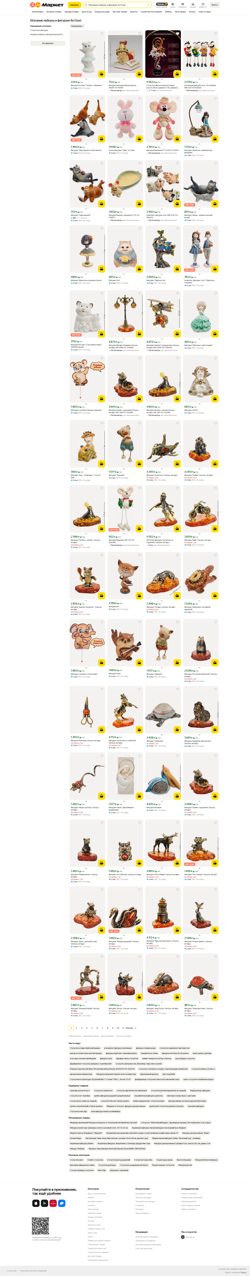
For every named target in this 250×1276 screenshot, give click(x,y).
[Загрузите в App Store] (36, 1206)
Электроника (93, 1209)
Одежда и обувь (95, 1213)
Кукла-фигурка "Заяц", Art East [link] (122, 150)
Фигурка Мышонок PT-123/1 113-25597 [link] (162, 150)
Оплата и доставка (143, 1198)
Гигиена (91, 1205)
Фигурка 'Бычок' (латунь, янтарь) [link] (123, 1008)
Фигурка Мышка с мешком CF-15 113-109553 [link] (124, 216)
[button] (77, 26)
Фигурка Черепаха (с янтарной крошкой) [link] (197, 608)
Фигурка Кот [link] (114, 606)
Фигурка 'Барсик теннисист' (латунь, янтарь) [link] (86, 608)
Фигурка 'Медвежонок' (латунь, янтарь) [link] (84, 875)
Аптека (91, 1221)
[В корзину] (101, 74)
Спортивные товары (96, 1244)
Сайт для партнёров (143, 1248)
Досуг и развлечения (97, 1194)
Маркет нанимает (188, 1209)
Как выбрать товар (143, 1194)
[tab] (37, 12)
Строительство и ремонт (98, 1252)
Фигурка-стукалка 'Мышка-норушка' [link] (86, 410)
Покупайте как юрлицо (145, 1201)
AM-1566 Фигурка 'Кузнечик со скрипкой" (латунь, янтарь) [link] (159, 541)
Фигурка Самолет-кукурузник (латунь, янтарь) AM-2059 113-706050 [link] (162, 346)
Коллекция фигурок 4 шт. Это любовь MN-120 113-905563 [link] (200, 86)
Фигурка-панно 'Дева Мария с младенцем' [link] (121, 808)
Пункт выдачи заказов (190, 1205)
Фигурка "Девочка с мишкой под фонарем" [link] (198, 151)
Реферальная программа (191, 1198)
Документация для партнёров (148, 1245)
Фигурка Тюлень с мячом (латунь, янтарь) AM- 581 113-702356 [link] (160, 411)
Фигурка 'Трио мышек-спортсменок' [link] (86, 150)
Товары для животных (97, 1248)
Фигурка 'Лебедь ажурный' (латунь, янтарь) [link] (124, 942)
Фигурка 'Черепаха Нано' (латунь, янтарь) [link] (198, 1009)
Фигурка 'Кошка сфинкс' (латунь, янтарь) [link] (198, 942)
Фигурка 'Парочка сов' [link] (156, 280)
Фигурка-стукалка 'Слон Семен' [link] (84, 674)
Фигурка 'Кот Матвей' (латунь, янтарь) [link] (125, 874)
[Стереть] (148, 5)
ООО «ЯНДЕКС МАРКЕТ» (236, 1269)
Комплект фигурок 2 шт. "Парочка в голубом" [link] (199, 281)
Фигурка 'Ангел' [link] (191, 410)
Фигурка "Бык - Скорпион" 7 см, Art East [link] (86, 476)
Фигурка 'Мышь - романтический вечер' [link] (198, 216)
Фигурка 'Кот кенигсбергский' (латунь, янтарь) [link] (200, 675)
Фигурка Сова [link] (114, 673)
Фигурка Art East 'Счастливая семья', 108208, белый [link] (86, 346)
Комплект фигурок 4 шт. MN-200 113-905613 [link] (162, 216)
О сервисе (139, 1205)
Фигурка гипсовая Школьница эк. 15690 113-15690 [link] (123, 86)
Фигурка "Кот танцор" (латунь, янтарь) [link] (200, 874)
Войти (215, 5)
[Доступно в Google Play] (44, 1206)
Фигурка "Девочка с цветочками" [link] (198, 345)
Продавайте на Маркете (145, 1241)
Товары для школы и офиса (99, 1241)
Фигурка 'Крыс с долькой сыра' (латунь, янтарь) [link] (84, 942)
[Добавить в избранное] (102, 33)
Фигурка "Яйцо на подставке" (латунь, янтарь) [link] (162, 942)
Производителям (188, 1201)
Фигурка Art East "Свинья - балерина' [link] (86, 85)
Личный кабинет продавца (146, 1237)
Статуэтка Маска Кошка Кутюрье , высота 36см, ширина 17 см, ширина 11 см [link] (162, 86)
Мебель (91, 1198)
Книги (90, 1237)
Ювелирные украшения (98, 1260)
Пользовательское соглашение (33, 1271)
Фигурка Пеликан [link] (153, 807)
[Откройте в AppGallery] (53, 1206)
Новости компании (189, 1194)
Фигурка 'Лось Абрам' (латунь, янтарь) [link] (162, 874)
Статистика (11, 1271)
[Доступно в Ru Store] (61, 1206)
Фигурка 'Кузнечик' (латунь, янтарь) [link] (161, 475)
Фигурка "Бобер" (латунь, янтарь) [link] (198, 475)
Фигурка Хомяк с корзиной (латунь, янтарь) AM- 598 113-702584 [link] (124, 411)
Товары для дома (95, 1217)
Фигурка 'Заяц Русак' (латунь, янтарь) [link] (162, 1008)
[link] (85, 1048)
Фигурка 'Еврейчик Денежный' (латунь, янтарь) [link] (197, 742)
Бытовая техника (95, 1201)
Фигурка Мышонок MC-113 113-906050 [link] (122, 541)
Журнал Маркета (142, 1213)
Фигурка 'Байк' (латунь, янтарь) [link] (197, 540)
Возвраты (139, 1209)
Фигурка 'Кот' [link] (114, 280)
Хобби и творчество (96, 1229)
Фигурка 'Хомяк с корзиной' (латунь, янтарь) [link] (199, 808)
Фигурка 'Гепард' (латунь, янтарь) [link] (160, 607)
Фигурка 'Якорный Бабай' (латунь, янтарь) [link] (85, 1009)
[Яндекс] (243, 1272)
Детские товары (95, 1256)
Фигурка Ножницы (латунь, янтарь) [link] (86, 740)
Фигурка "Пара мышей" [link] (81, 215)
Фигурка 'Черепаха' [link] (154, 741)
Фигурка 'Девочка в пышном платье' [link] (86, 280)
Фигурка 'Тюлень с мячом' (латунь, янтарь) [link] (85, 541)
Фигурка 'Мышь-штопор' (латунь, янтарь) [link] (85, 808)
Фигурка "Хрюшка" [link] (117, 475)
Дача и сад (92, 1233)
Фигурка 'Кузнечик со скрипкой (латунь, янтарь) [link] (122, 741)
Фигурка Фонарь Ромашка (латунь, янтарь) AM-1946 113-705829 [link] (123, 346)
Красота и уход (94, 1225)
